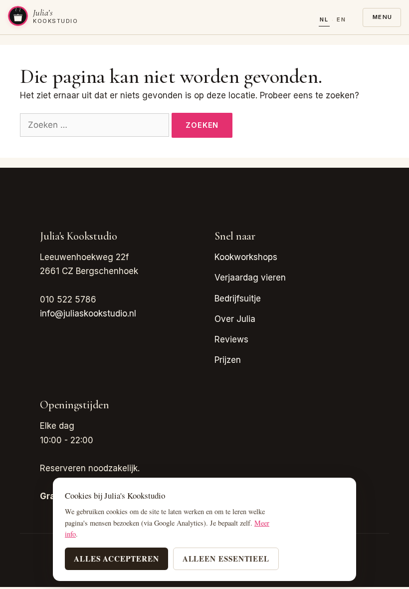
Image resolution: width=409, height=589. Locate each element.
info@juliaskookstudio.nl (88, 313)
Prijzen (227, 360)
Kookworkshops (245, 257)
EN (341, 19)
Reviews (231, 339)
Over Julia (234, 319)
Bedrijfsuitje (237, 298)
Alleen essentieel (226, 558)
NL (324, 19)
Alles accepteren (116, 558)
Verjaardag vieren (250, 278)
